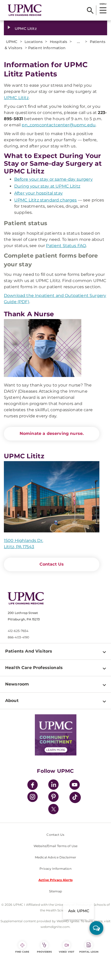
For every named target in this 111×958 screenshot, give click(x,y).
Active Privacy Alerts (55, 880)
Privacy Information (55, 869)
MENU (103, 4)
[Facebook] (32, 785)
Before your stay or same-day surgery (53, 179)
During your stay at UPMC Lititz (47, 186)
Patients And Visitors (28, 651)
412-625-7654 (18, 631)
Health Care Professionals (34, 667)
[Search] (90, 10)
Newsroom (17, 684)
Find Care (22, 951)
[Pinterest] (53, 797)
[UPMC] (25, 10)
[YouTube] (74, 785)
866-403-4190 (18, 637)
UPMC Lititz (26, 28)
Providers (44, 951)
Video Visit (66, 951)
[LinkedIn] (53, 785)
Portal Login (88, 951)
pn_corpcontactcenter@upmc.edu (59, 124)
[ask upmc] (96, 928)
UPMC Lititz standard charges (45, 200)
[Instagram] (32, 797)
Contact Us (51, 564)
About (12, 700)
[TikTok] (75, 797)
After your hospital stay (38, 193)
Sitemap (55, 891)
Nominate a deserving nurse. (52, 433)
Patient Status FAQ (66, 245)
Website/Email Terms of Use (55, 846)
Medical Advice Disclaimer (55, 857)
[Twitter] (53, 809)
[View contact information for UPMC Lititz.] (51, 497)
